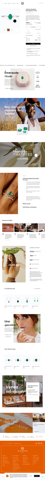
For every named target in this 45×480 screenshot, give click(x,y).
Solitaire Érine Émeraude (16, 366)
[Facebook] (36, 443)
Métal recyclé (26, 203)
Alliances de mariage (5, 458)
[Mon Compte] (40, 3)
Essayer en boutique (33, 45)
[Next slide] (39, 360)
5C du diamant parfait (15, 457)
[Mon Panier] (42, 3)
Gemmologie (14, 461)
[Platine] (7, 369)
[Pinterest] (39, 443)
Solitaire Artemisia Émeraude (26, 366)
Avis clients (4, 465)
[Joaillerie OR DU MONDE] (22, 450)
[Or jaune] (5, 369)
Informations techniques (30, 207)
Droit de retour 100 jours (36, 458)
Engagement (25, 455)
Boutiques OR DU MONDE (6, 461)
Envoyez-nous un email (17, 443)
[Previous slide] (43, 230)
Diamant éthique (25, 461)
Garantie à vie (34, 461)
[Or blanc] (4, 369)
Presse (3, 464)
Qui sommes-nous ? (25, 457)
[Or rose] (6, 369)
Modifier (39, 35)
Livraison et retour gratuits (36, 457)
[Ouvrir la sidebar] (2, 3)
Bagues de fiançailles (5, 457)
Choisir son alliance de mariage (16, 468)
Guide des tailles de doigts (16, 464)
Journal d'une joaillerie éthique (26, 464)
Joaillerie (5, 3)
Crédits (42, 476)
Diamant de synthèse (15, 458)
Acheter (33, 43)
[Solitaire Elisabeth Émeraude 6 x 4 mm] (4, 30)
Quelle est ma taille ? (38, 29)
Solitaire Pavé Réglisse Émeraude (36, 366)
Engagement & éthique (25, 458)
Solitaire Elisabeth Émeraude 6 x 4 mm (31, 179)
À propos (4, 455)
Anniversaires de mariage (16, 465)
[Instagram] (41, 443)
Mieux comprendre (15, 455)
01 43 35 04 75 (8, 443)
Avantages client (35, 455)
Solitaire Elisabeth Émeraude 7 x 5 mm (8, 367)
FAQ (33, 464)
